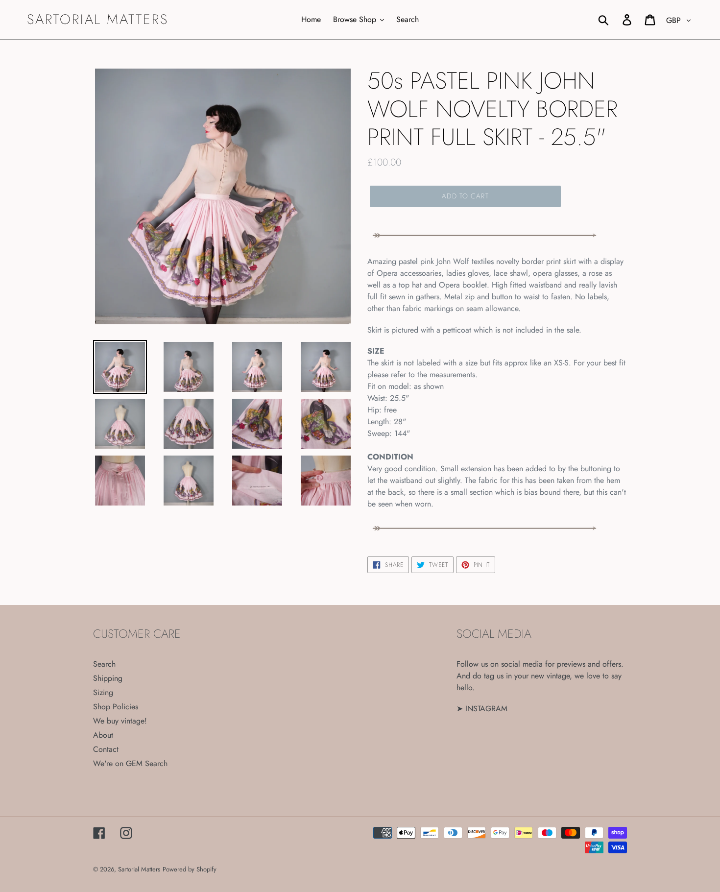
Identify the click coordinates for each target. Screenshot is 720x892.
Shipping (107, 678)
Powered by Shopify (189, 869)
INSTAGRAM (486, 708)
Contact (106, 749)
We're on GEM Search (130, 763)
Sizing (103, 692)
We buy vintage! (120, 720)
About (103, 735)
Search (104, 664)
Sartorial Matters (97, 19)
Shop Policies (115, 706)
